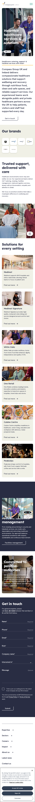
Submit (7, 708)
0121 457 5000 (10, 611)
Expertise (6, 730)
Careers (5, 741)
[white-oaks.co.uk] (13, 149)
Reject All (17, 793)
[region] (17, 785)
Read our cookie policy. (16, 782)
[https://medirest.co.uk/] (13, 141)
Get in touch (10, 118)
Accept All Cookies (17, 788)
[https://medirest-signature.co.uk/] (21, 141)
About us (6, 752)
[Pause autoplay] (29, 51)
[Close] (32, 770)
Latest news (7, 758)
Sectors (5, 736)
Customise (17, 798)
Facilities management (14, 543)
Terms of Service (25, 697)
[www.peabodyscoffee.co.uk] (5, 149)
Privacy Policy (13, 697)
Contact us (6, 764)
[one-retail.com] (29, 141)
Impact (5, 747)
